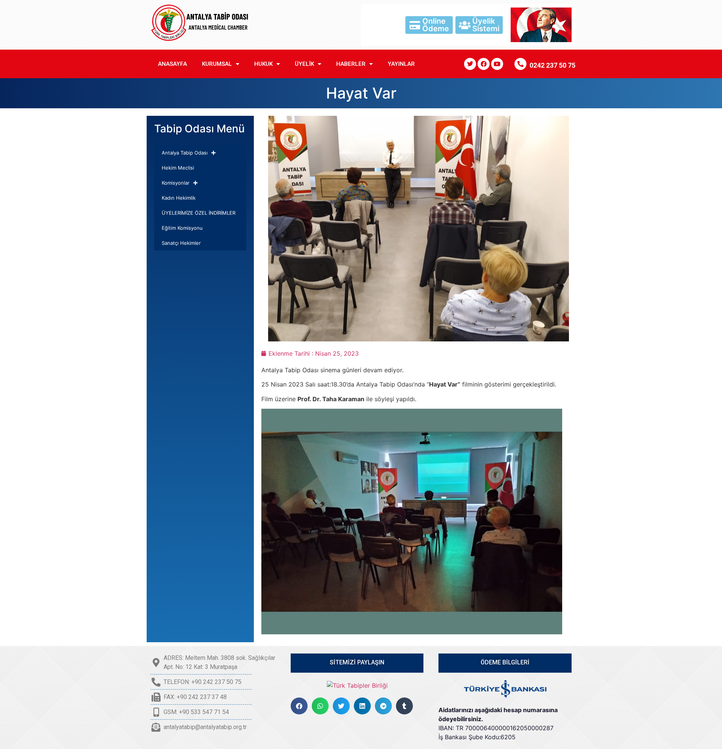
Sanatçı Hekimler (181, 243)
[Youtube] (497, 64)
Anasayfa (172, 64)
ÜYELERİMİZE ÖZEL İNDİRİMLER (198, 213)
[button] (299, 705)
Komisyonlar (176, 183)
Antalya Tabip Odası (185, 153)
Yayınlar (401, 64)
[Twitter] (470, 64)
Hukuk (263, 64)
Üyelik (304, 64)
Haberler (351, 64)
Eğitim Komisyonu (182, 228)
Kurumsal (217, 64)
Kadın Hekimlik (179, 198)
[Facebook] (484, 64)
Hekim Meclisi (178, 168)
